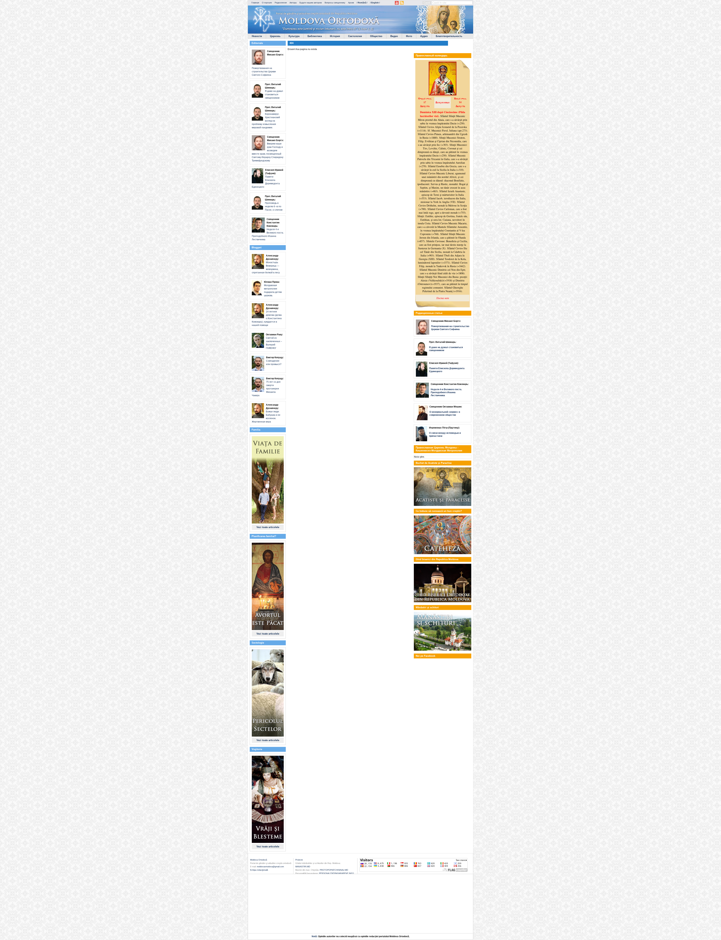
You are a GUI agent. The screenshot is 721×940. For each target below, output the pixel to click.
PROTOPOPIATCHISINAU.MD (334, 870)
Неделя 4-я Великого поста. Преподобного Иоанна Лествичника (268, 229)
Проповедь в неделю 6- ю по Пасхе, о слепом (273, 203)
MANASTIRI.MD (302, 866)
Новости (257, 36)
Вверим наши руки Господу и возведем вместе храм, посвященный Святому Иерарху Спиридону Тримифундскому (268, 149)
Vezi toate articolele (267, 527)
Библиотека (315, 36)
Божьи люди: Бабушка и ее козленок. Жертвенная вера (266, 413)
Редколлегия (281, 3)
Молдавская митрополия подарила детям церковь (273, 289)
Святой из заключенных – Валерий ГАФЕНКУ (274, 341)
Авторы (293, 3)
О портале (267, 3)
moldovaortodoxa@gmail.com (270, 866)
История (335, 36)
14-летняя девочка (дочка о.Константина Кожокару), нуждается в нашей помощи (267, 315)
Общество (376, 36)
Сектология (355, 36)
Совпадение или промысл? (275, 361)
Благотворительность (449, 36)
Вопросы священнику (335, 3)
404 (291, 43)
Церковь (275, 36)
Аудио (424, 36)
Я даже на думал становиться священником (274, 91)
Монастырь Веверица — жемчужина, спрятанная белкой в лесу (266, 264)
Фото (409, 36)
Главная (255, 3)
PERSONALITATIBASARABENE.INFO (336, 873)
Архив (351, 3)
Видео (394, 36)
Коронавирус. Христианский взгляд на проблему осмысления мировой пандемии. (266, 117)
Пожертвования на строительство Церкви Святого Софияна (268, 63)
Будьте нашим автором (310, 3)
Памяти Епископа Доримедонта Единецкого (267, 178)
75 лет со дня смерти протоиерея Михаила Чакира (268, 387)
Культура (294, 36)
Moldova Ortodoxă (258, 860)
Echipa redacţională (259, 870)
